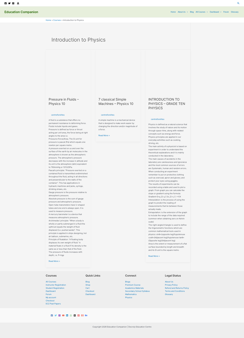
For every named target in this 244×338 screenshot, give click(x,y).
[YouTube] (63, 315)
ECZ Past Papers (53, 303)
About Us (182, 12)
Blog (192, 12)
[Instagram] (13, 3)
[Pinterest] (78, 315)
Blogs (127, 281)
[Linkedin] (67, 315)
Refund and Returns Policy (177, 288)
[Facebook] (5, 3)
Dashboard (214, 12)
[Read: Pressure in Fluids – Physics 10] (68, 72)
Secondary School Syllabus (137, 291)
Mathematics (131, 294)
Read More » (54, 261)
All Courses (200, 12)
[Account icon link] (18, 3)
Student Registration (55, 288)
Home (173, 12)
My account (51, 297)
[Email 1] (82, 315)
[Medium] (75, 315)
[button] (238, 3)
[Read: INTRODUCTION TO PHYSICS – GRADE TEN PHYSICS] (168, 72)
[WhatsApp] (71, 315)
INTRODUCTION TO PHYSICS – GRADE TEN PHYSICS (166, 103)
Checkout (50, 300)
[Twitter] (9, 3)
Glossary (235, 12)
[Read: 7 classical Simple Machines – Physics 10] (118, 72)
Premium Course (132, 285)
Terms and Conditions (175, 291)
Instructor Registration (56, 285)
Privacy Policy (171, 285)
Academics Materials (134, 288)
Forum (226, 12)
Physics (128, 297)
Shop (88, 285)
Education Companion (21, 12)
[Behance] (86, 315)
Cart (87, 288)
